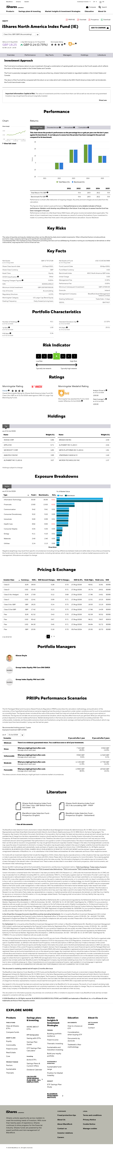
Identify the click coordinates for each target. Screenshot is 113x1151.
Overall (5, 391)
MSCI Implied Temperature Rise (89, 869)
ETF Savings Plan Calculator (34, 1049)
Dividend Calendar (34, 1070)
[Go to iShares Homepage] (15, 7)
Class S (6, 599)
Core (8, 1056)
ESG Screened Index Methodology (51, 869)
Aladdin (26, 1)
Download (106, 19)
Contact (91, 1028)
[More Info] (64, 44)
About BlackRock (64, 1124)
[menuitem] (10, 11)
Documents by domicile (74, 1040)
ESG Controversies (70, 869)
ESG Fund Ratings (82, 867)
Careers (60, 1137)
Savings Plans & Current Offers (33, 1065)
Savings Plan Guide (32, 1043)
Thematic (10, 1073)
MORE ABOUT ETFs (33, 1028)
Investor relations (65, 1133)
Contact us (62, 1129)
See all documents (25, 824)
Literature (102, 55)
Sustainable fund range (54, 1068)
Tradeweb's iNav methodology (74, 1046)
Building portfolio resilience (54, 1035)
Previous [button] (46, 636)
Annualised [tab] (68, 127)
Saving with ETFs (34, 1038)
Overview (11, 55)
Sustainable (11, 1069)
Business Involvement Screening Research (23, 869)
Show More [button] (52, 547)
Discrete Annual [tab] (53, 127)
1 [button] (48, 636)
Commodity (11, 1045)
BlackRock (9, 1)
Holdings (84, 55)
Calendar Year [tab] (37, 127)
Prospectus (95, 19)
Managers (67, 55)
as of (4, 735)
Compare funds (12, 1032)
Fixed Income (11, 1049)
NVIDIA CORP (9, 440)
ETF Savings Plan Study (54, 1086)
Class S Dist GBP (10, 609)
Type (5, 495)
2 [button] (51, 636)
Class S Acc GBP (10, 604)
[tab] (15, 133)
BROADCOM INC (65, 440)
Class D (6, 584)
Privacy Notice (89, 1120)
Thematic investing (55, 1044)
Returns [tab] (34, 121)
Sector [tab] (7, 486)
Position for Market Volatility (55, 1074)
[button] (100, 7)
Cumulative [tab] (83, 127)
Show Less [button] (103, 100)
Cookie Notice (89, 1124)
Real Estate (11, 1053)
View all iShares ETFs (12, 1027)
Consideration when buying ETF (75, 1033)
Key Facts (50, 55)
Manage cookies (90, 1129)
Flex (5, 614)
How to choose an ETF (75, 1027)
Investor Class (9, 580)
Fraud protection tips (66, 1115)
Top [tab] (6, 426)
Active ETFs (31, 1060)
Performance (30, 55)
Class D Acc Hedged (11, 594)
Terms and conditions (92, 1115)
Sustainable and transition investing (55, 1049)
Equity (9, 1041)
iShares (18, 1)
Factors (9, 1065)
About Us (61, 1120)
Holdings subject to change (12, 467)
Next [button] (53, 636)
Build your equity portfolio (54, 1055)
